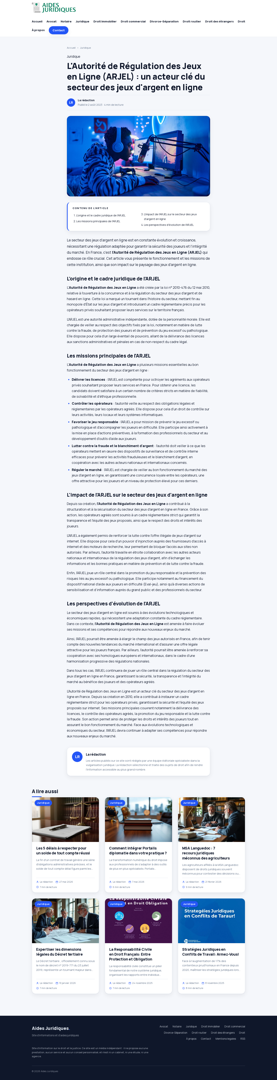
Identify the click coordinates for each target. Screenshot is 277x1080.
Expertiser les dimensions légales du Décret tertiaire (59, 952)
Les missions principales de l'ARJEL (98, 221)
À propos (38, 30)
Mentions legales (226, 1038)
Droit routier (192, 21)
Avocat (52, 21)
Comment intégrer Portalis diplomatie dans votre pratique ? (138, 851)
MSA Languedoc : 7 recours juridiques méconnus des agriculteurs (206, 853)
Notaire (66, 21)
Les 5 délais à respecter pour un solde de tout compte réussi (63, 851)
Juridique (82, 21)
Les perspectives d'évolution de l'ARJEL (169, 225)
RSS (242, 1038)
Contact (59, 30)
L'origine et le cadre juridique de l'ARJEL (100, 215)
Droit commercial (133, 21)
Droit (241, 21)
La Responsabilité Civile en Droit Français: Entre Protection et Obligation (130, 954)
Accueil (37, 21)
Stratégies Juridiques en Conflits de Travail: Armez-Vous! (210, 952)
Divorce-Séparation (164, 21)
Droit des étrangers (219, 21)
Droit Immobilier (105, 21)
